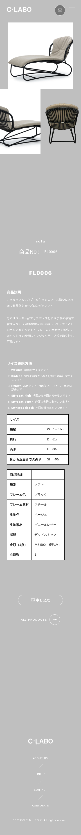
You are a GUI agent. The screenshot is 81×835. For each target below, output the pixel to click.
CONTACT (40, 789)
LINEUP (41, 774)
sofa (40, 241)
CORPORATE (40, 805)
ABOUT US (40, 758)
